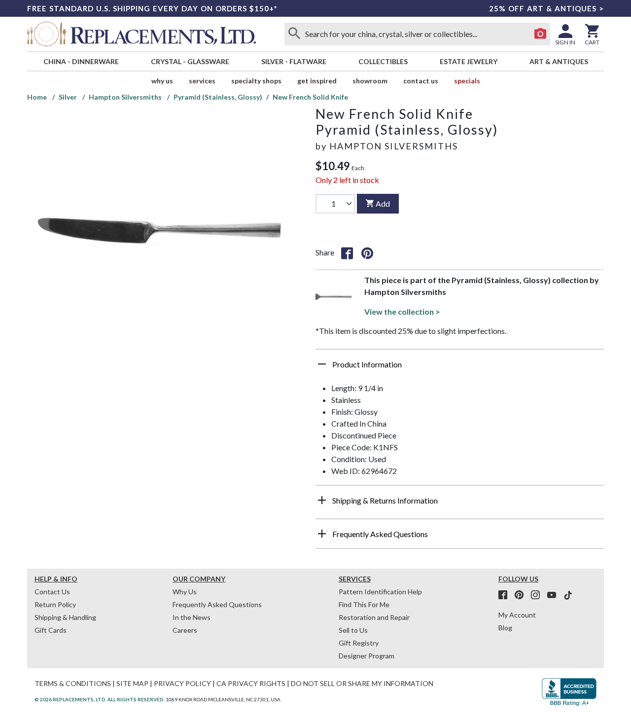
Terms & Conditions (73, 683)
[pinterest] (522, 595)
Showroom (369, 80)
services (202, 80)
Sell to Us (353, 630)
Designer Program (366, 656)
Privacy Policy (182, 683)
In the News (191, 617)
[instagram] (538, 595)
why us (162, 80)
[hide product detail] (322, 364)
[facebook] (505, 595)
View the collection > (402, 311)
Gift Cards (51, 630)
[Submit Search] (294, 34)
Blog (505, 627)
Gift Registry (359, 643)
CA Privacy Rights (250, 683)
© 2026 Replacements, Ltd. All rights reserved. (100, 699)
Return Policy (55, 604)
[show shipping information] (322, 500)
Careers (185, 630)
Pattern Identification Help (380, 591)
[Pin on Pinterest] (367, 252)
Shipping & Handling (65, 617)
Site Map (132, 683)
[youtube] (554, 595)
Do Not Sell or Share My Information (362, 683)
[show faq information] (322, 533)
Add (383, 203)
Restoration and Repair (374, 617)
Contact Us (420, 80)
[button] (460, 368)
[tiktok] (567, 595)
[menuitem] (81, 61)
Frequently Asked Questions (217, 604)
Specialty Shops (256, 80)
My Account (517, 615)
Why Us (185, 591)
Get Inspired (317, 80)
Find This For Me (364, 604)
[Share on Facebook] (347, 252)
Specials (467, 80)
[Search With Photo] (540, 34)
